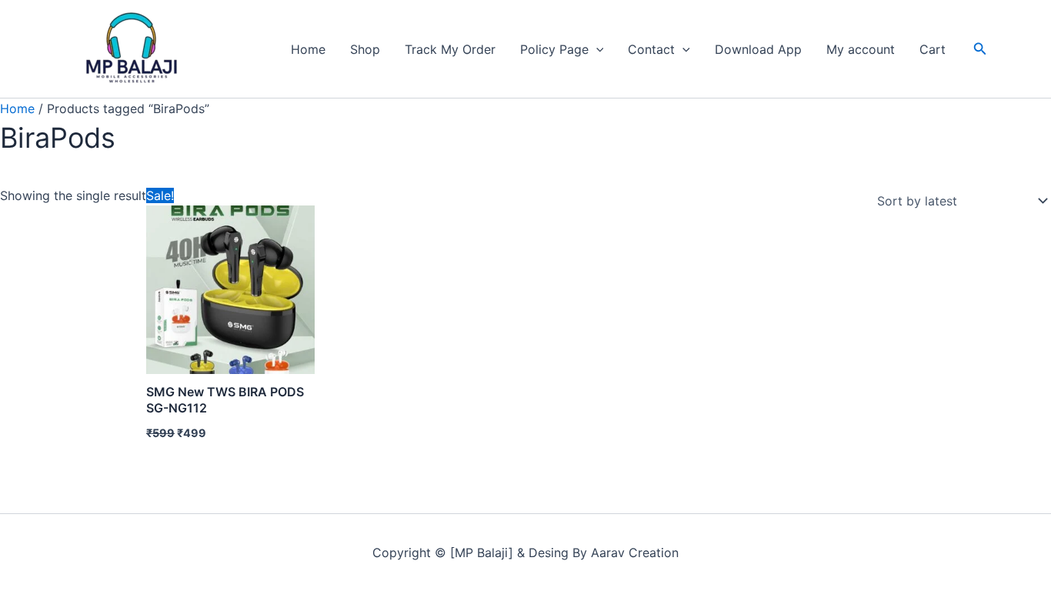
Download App (758, 49)
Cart (932, 49)
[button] (596, 49)
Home (308, 49)
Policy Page (554, 49)
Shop (365, 49)
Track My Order (450, 49)
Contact (651, 49)
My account (860, 49)
